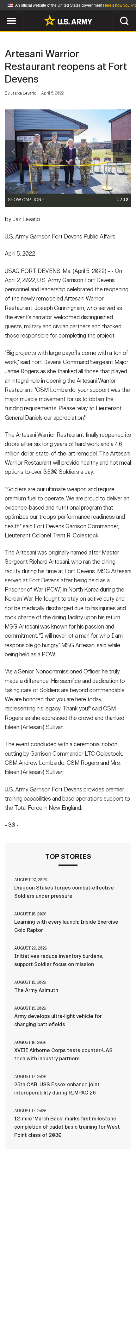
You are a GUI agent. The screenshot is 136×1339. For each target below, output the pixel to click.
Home (13, 1302)
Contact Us (44, 1302)
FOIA (71, 1311)
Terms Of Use (113, 1302)
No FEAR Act (102, 1311)
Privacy (78, 1302)
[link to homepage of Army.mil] (68, 20)
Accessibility (38, 1311)
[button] (3, 13)
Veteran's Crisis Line (68, 1319)
